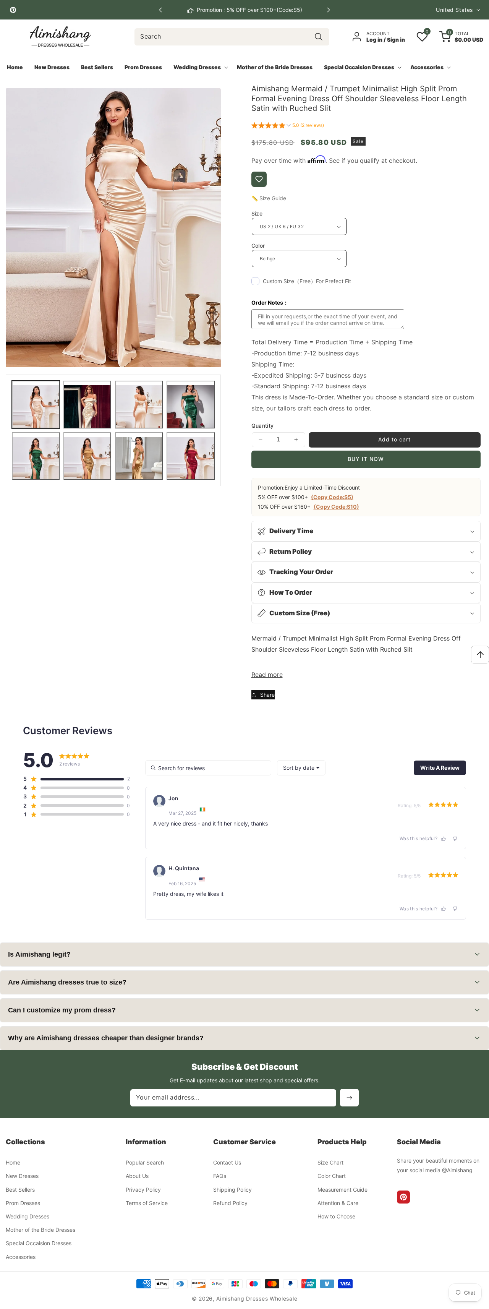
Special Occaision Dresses (38, 1243)
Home (13, 1163)
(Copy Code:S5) (332, 497)
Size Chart (330, 1163)
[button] (328, 10)
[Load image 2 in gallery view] (87, 404)
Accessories (21, 1257)
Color (258, 245)
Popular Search (145, 1163)
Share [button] (267, 694)
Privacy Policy (143, 1189)
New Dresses (22, 1176)
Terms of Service (147, 1203)
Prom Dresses (23, 1203)
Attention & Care (337, 1203)
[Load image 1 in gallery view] (36, 404)
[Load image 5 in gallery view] (36, 456)
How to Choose (336, 1216)
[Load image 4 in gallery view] (190, 404)
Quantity (262, 425)
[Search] (318, 36)
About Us (137, 1176)
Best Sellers (20, 1189)
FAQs (219, 1176)
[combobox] (231, 36)
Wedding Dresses (27, 1216)
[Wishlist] (259, 179)
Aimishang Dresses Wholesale (256, 1298)
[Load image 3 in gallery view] (139, 404)
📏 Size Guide (268, 198)
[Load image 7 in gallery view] (139, 456)
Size (257, 213)
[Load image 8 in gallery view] (190, 456)
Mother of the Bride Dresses (40, 1230)
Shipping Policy (232, 1189)
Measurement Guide (342, 1189)
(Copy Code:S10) (336, 506)
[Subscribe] (349, 1097)
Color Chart (331, 1176)
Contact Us (227, 1163)
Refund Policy (230, 1203)
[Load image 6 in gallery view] (87, 456)
